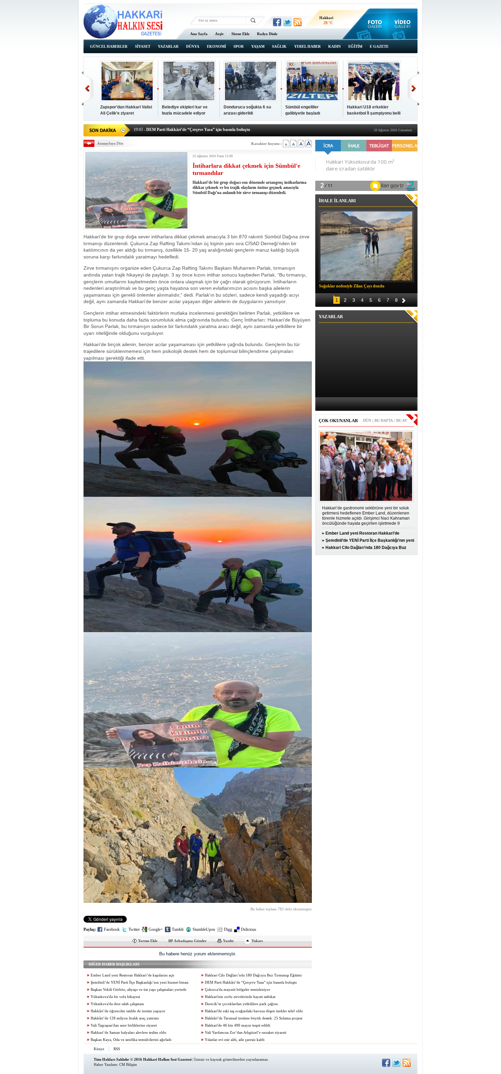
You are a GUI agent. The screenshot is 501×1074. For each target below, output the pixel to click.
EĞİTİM (355, 46)
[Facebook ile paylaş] (277, 22)
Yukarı (257, 941)
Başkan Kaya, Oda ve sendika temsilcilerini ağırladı (131, 1040)
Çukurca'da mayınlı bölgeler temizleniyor (237, 989)
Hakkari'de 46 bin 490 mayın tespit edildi (237, 1025)
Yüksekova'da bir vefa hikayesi (115, 997)
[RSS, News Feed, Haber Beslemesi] (297, 22)
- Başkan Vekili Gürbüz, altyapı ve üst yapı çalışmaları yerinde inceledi (200, 131)
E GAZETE (379, 46)
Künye (99, 1049)
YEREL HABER (307, 46)
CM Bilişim (128, 1064)
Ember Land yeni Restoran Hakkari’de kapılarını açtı (132, 975)
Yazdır (228, 941)
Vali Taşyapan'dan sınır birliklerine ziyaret (124, 1025)
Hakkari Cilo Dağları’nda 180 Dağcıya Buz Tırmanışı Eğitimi (253, 975)
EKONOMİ (216, 46)
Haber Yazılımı (105, 1064)
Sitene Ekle (240, 34)
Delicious (248, 929)
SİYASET (142, 46)
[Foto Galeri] (373, 24)
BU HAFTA (384, 420)
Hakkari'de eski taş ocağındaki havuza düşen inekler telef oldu (254, 1011)
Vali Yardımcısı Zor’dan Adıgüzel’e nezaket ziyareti (245, 1032)
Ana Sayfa (199, 34)
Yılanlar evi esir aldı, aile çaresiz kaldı (234, 1040)
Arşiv (219, 34)
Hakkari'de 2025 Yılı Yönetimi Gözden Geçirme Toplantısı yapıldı (125, 113)
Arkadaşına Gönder (190, 941)
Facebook (112, 929)
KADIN (334, 46)
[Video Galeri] (403, 24)
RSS (116, 1049)
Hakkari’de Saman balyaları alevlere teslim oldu (128, 1032)
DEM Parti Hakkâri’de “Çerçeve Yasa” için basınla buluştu (251, 982)
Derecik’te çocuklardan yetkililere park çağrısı (241, 1004)
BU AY (401, 420)
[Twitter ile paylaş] (287, 22)
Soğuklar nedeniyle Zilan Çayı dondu (351, 286)
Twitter (134, 929)
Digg (228, 929)
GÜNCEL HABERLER (108, 46)
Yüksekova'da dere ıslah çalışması (117, 1004)
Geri (87, 88)
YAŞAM (257, 46)
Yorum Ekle (147, 941)
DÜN (367, 420)
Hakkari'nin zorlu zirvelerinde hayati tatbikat (240, 997)
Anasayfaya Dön (110, 143)
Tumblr (178, 929)
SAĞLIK (279, 46)
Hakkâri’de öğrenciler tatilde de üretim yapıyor (128, 1011)
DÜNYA (192, 46)
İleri (413, 88)
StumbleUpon (204, 929)
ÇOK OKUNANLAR (338, 420)
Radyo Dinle (267, 34)
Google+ (156, 929)
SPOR (238, 46)
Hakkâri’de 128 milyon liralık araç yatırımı (125, 1018)
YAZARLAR (168, 46)
